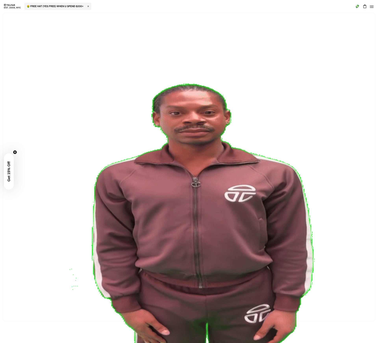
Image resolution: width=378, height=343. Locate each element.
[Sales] (357, 6)
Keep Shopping (189, 171)
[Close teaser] (15, 152)
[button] (9, 171)
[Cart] (364, 6)
